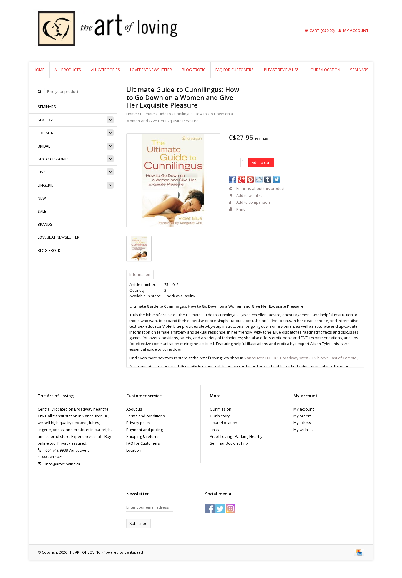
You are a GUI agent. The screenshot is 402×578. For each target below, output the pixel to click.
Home (39, 69)
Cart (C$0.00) (322, 30)
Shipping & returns (143, 436)
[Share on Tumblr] (267, 179)
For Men (46, 132)
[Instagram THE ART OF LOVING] (230, 508)
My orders (302, 415)
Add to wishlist (248, 195)
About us (134, 409)
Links (214, 429)
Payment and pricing (144, 429)
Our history (220, 415)
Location (133, 450)
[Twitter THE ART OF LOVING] (220, 508)
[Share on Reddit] (259, 179)
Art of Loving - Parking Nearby (236, 436)
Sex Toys (46, 120)
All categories (105, 69)
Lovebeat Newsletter (151, 69)
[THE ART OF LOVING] (152, 31)
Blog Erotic (193, 69)
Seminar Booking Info (229, 443)
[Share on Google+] (241, 179)
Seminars (359, 69)
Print (240, 209)
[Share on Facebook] (232, 179)
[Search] (39, 91)
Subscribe (138, 523)
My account (355, 30)
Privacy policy (138, 422)
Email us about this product (260, 188)
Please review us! (281, 69)
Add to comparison (252, 202)
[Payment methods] (359, 552)
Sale (42, 211)
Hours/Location (324, 69)
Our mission (220, 409)
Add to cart (261, 162)
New (42, 198)
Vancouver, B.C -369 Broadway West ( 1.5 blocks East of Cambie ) (301, 358)
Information (139, 274)
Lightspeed (133, 552)
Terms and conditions (145, 415)
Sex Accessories (54, 159)
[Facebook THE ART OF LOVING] (210, 508)
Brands (45, 224)
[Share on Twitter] (276, 179)
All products (67, 69)
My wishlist (303, 429)
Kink (42, 172)
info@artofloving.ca (62, 464)
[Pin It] (250, 179)
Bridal (44, 146)
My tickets (302, 422)
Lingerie (45, 185)
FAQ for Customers (234, 69)
